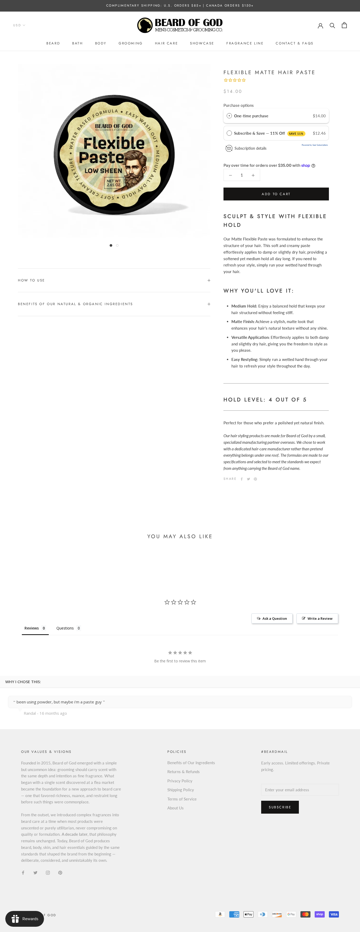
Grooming (131, 43)
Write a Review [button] (320, 618)
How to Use (31, 280)
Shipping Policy (180, 789)
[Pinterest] (255, 479)
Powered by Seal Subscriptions (315, 145)
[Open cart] (344, 25)
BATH (77, 43)
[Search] (332, 25)
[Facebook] (241, 479)
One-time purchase (251, 115)
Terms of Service (182, 799)
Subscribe (280, 807)
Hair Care (166, 43)
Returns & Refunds (183, 771)
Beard (53, 43)
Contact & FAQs (294, 43)
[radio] (229, 116)
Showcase (202, 43)
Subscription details (250, 148)
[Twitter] (248, 479)
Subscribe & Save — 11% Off (269, 133)
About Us (175, 807)
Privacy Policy (179, 780)
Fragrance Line (245, 43)
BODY (100, 43)
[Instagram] (48, 872)
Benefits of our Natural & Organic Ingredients (75, 303)
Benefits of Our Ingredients (191, 762)
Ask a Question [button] (274, 618)
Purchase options (238, 105)
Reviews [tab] (32, 628)
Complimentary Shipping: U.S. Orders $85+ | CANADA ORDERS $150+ (180, 5)
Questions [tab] (65, 628)
